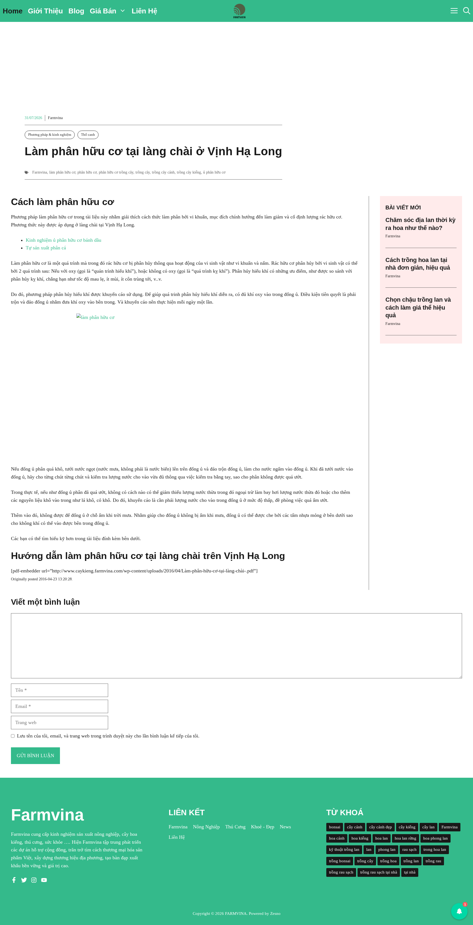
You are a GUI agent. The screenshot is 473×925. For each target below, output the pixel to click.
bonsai (334, 827)
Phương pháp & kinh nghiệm (49, 134)
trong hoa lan (434, 849)
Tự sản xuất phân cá (46, 247)
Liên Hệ (144, 11)
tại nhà (410, 872)
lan (368, 849)
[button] (466, 11)
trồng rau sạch (341, 872)
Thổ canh (88, 134)
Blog (76, 11)
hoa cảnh (337, 838)
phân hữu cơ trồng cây (116, 172)
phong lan (387, 849)
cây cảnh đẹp (380, 827)
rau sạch (409, 849)
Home (12, 11)
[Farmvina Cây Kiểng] (239, 11)
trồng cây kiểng (189, 172)
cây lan (428, 827)
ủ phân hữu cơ (214, 172)
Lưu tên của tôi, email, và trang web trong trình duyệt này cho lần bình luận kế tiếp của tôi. (108, 736)
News (285, 826)
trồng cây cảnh (163, 172)
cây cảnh (354, 827)
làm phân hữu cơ (62, 172)
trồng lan (411, 861)
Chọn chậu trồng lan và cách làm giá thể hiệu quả (418, 307)
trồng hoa (388, 861)
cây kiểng (407, 827)
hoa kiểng (359, 838)
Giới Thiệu (45, 11)
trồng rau (433, 861)
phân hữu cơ (87, 172)
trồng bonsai (339, 861)
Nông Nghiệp (206, 826)
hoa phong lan (435, 838)
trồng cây (142, 172)
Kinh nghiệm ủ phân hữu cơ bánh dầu (63, 240)
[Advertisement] (236, 63)
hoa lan (381, 838)
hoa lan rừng (405, 838)
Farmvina (55, 118)
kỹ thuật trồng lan (344, 849)
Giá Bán (103, 11)
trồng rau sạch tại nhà (378, 872)
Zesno (275, 913)
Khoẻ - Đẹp (262, 826)
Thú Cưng (235, 826)
